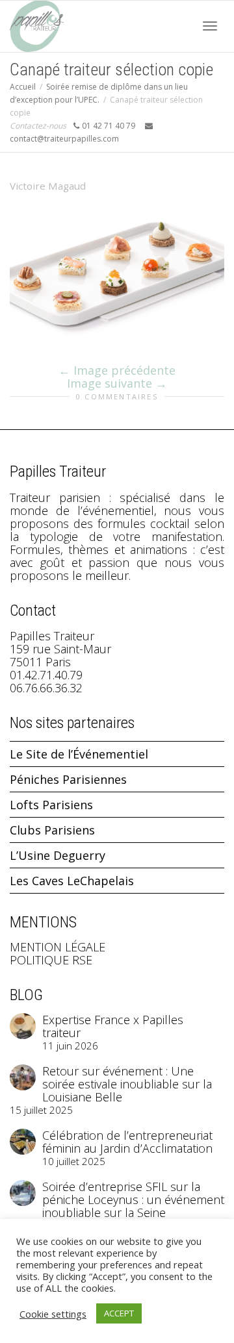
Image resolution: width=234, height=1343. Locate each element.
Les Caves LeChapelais (72, 880)
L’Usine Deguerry (57, 855)
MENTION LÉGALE (57, 947)
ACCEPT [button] (119, 1313)
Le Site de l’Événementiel (79, 754)
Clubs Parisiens (52, 830)
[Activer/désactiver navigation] (210, 26)
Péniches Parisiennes (68, 779)
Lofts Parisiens (51, 804)
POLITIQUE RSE (51, 960)
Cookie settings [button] (53, 1314)
